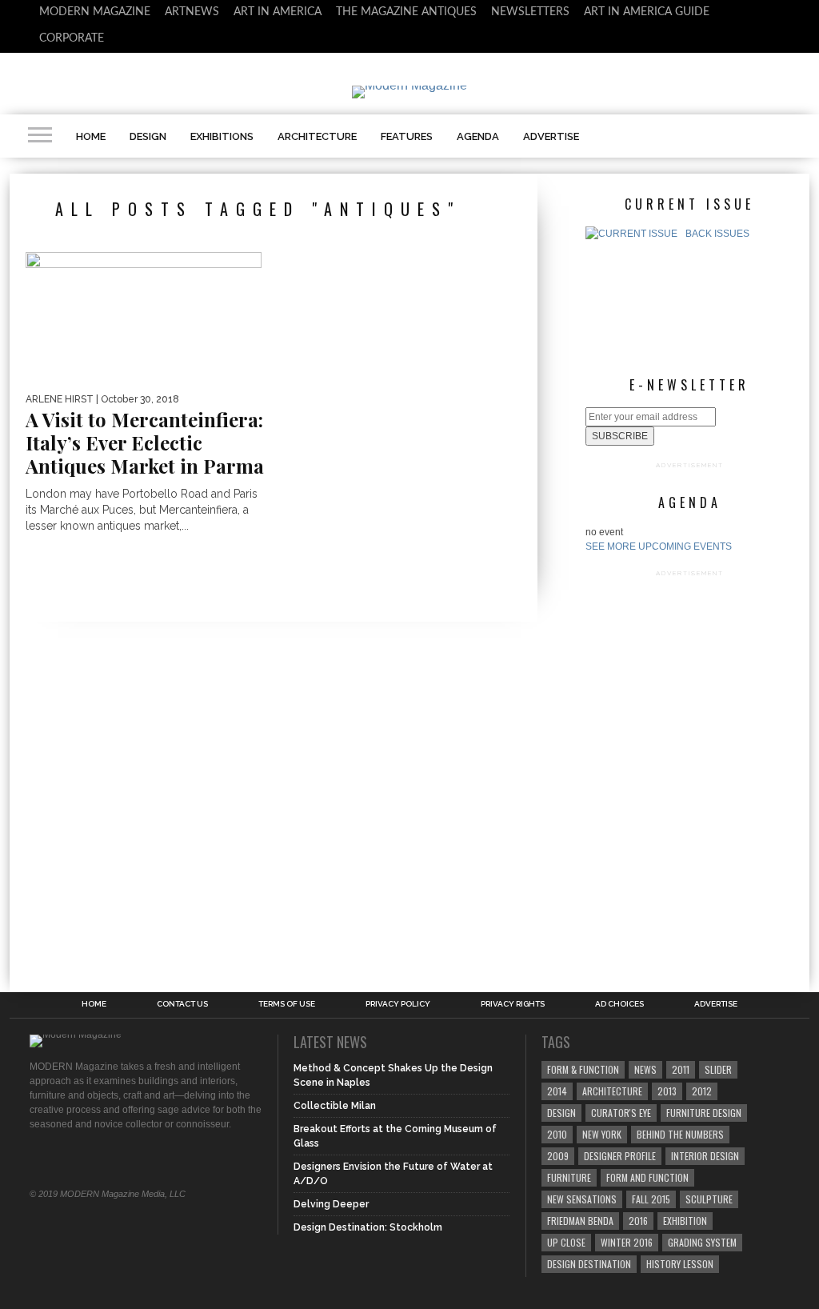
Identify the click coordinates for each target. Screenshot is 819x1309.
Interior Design (705, 1156)
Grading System (702, 1242)
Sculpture (709, 1199)
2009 (558, 1156)
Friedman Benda (580, 1220)
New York (601, 1134)
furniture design (703, 1112)
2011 (680, 1069)
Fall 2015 (651, 1199)
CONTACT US (182, 1004)
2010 (557, 1134)
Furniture (569, 1177)
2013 (667, 1091)
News (645, 1069)
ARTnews (192, 12)
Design (561, 1112)
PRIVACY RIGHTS (513, 1004)
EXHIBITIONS (222, 136)
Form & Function (583, 1069)
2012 (702, 1091)
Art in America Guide (646, 12)
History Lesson (679, 1264)
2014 (557, 1091)
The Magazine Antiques (406, 12)
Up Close (566, 1242)
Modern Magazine (94, 12)
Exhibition (685, 1220)
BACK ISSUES (717, 233)
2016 (638, 1220)
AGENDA (478, 136)
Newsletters (530, 12)
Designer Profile (620, 1156)
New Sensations (582, 1199)
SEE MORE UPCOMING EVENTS (658, 546)
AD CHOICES (619, 1004)
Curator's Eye (621, 1112)
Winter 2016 (627, 1242)
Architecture (612, 1091)
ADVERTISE (551, 136)
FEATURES (407, 136)
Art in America (278, 12)
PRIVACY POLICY (398, 1004)
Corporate (71, 38)
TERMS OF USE (286, 1004)
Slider (718, 1069)
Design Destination (589, 1264)
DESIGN (148, 136)
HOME (91, 136)
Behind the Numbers (680, 1134)
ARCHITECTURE (317, 136)
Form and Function (647, 1177)
